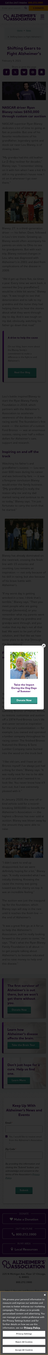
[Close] (45, 1295)
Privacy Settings (24, 1334)
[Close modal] (44, 646)
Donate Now (24, 700)
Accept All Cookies (24, 1350)
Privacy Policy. (32, 1327)
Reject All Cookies (24, 1342)
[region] (24, 1323)
